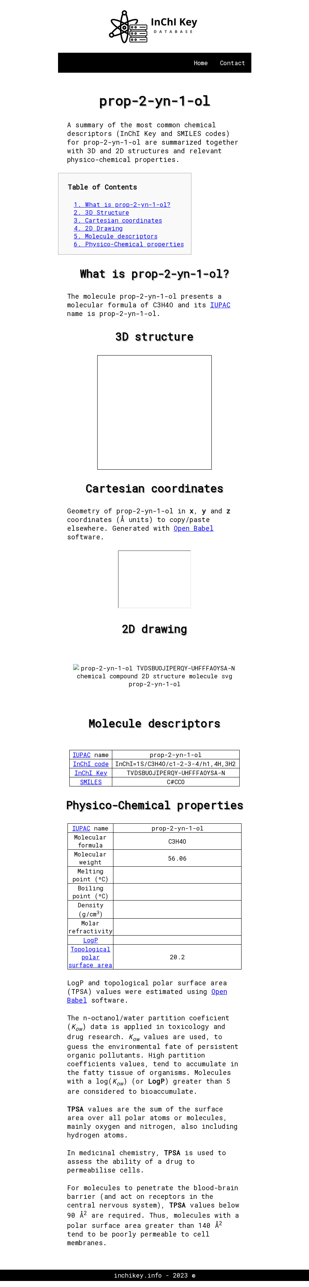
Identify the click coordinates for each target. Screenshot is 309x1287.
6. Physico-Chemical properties (129, 244)
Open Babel (194, 528)
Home (201, 63)
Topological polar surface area (90, 957)
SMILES (91, 782)
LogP (90, 940)
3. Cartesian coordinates (118, 220)
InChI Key (91, 773)
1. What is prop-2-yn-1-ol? (122, 204)
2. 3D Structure (101, 212)
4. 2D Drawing (98, 228)
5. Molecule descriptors (116, 236)
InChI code (91, 764)
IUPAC (220, 305)
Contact (232, 63)
